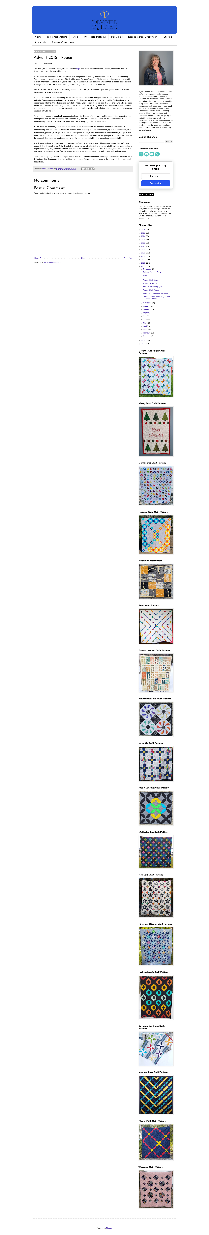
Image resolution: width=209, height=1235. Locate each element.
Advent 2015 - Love (150, 280)
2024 (143, 236)
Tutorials (167, 37)
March (145, 330)
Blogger (109, 1228)
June (145, 320)
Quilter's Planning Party (152, 272)
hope (78, 69)
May (145, 323)
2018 (143, 256)
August (146, 313)
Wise (145, 275)
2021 (143, 246)
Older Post (128, 258)
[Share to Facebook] (90, 168)
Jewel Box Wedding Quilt (152, 287)
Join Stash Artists (57, 37)
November (147, 303)
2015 (143, 266)
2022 (143, 243)
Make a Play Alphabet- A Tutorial (155, 293)
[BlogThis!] (85, 168)
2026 (143, 230)
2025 (143, 233)
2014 (143, 340)
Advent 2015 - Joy (150, 283)
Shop (75, 37)
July (145, 316)
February (147, 333)
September (147, 310)
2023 (143, 240)
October (146, 306)
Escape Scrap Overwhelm (142, 37)
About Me (40, 42)
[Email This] (82, 168)
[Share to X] (87, 168)
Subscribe (156, 183)
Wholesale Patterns (94, 37)
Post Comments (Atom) (53, 262)
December (147, 269)
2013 (143, 344)
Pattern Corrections (63, 42)
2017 (143, 260)
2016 (143, 263)
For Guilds (117, 37)
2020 (143, 250)
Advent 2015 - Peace (151, 290)
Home (38, 37)
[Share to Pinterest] (93, 168)
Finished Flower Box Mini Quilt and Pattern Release (156, 298)
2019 (143, 253)
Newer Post (38, 258)
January (146, 336)
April (145, 326)
